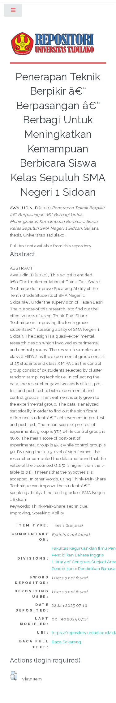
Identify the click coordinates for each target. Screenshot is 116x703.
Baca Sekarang (66, 641)
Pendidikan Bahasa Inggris (78, 554)
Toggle (13, 11)
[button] (13, 675)
